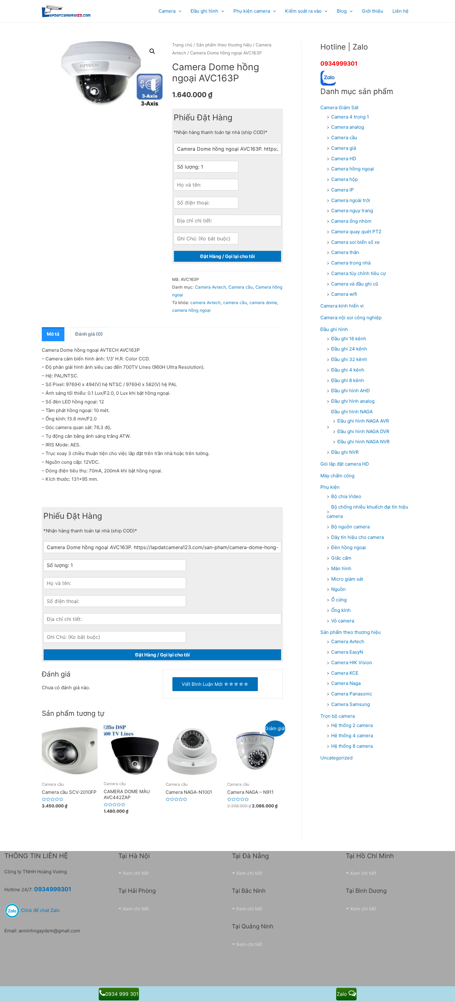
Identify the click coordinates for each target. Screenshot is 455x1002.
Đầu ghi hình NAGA (352, 412)
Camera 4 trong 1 (350, 117)
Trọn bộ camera (337, 716)
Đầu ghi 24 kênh (349, 349)
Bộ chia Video (346, 496)
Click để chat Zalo (40, 910)
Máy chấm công (337, 476)
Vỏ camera (342, 621)
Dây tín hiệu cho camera (357, 537)
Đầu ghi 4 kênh (347, 370)
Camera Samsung (350, 704)
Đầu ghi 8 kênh (347, 380)
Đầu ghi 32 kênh (349, 359)
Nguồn (338, 589)
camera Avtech (205, 302)
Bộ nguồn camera (350, 527)
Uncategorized (336, 758)
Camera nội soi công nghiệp (351, 317)
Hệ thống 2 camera (352, 725)
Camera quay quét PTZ (356, 231)
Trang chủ (182, 44)
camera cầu (235, 302)
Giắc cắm (341, 558)
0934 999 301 (121, 994)
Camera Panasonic (351, 694)
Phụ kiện (330, 487)
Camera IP (342, 190)
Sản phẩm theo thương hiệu (224, 44)
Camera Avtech (210, 287)
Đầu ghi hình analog (353, 401)
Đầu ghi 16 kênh (348, 339)
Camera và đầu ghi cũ (354, 284)
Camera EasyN (347, 652)
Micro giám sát (347, 579)
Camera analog (347, 127)
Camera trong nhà (350, 263)
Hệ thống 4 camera (352, 735)
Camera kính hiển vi (342, 306)
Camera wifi (344, 294)
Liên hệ (400, 11)
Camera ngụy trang (352, 210)
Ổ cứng (339, 600)
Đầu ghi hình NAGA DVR (363, 431)
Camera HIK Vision (351, 662)
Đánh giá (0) (89, 334)
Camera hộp (344, 179)
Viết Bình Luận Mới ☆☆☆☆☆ (215, 684)
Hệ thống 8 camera (352, 746)
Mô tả (53, 334)
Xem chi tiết (136, 873)
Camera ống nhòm (351, 221)
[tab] (53, 334)
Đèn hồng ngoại (348, 547)
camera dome (263, 302)
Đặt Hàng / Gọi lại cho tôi (227, 256)
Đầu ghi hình (334, 329)
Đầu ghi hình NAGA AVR (363, 421)
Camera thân (345, 252)
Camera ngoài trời (350, 200)
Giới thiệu (372, 11)
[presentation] (178, 11)
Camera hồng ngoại (352, 169)
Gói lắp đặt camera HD (344, 464)
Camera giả (343, 148)
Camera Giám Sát (339, 107)
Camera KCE (344, 673)
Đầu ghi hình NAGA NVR (363, 442)
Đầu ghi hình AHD (350, 390)
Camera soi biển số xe (355, 242)
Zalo (343, 994)
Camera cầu (240, 287)
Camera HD (343, 158)
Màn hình (341, 568)
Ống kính (341, 610)
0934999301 (339, 63)
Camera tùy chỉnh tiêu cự (358, 273)
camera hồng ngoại (191, 310)
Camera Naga (346, 683)
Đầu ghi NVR (345, 452)
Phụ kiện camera (251, 11)
